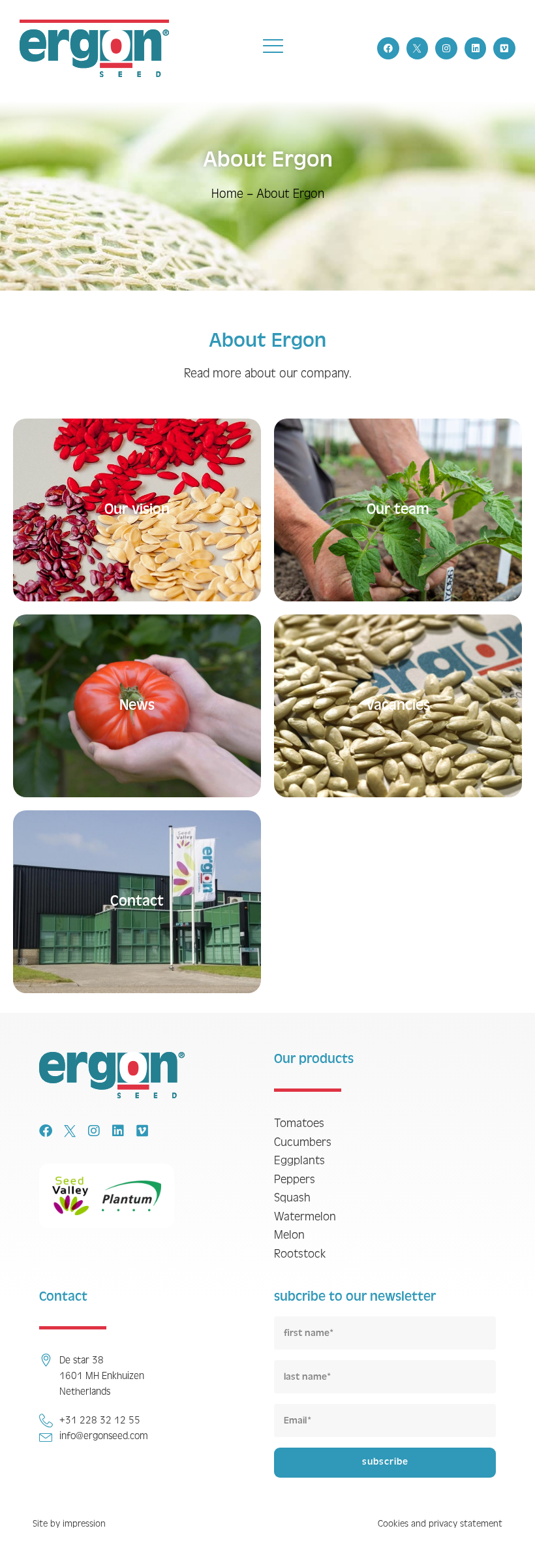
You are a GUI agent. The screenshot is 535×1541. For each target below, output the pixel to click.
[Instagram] (446, 48)
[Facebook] (388, 48)
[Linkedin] (476, 48)
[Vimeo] (504, 48)
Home (227, 194)
